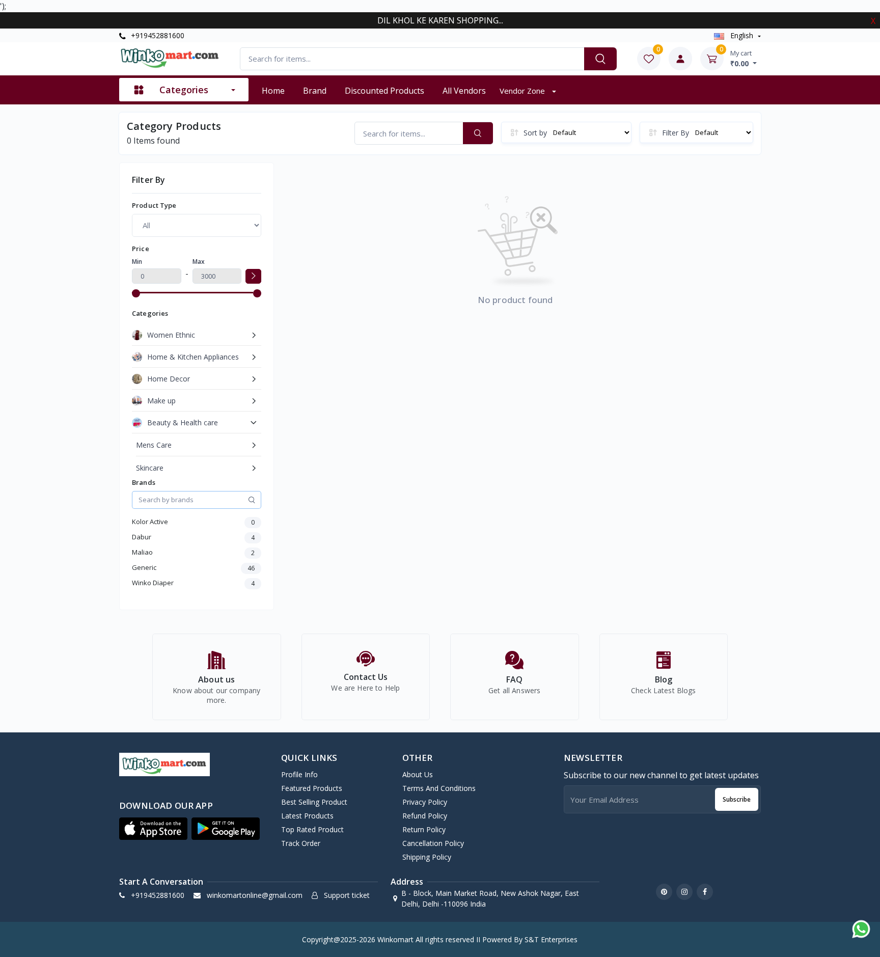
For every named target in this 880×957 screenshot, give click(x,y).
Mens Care (154, 445)
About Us (417, 774)
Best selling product (314, 802)
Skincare (149, 468)
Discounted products (384, 90)
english (741, 35)
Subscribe (737, 799)
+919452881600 (156, 35)
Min (137, 261)
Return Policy (424, 829)
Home (273, 90)
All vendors (464, 90)
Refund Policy (424, 816)
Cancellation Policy (433, 843)
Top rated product (312, 829)
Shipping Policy (426, 857)
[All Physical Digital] (196, 225)
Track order (300, 843)
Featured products (311, 788)
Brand (314, 90)
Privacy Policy (424, 802)
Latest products (307, 816)
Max (199, 261)
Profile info (299, 774)
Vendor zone (523, 91)
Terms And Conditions (439, 788)
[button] (153, 828)
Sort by (535, 133)
